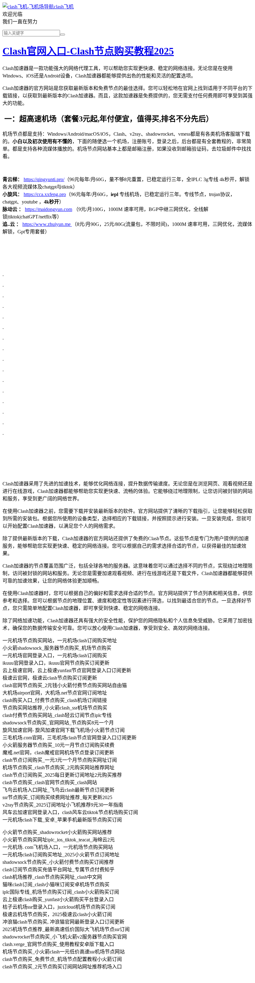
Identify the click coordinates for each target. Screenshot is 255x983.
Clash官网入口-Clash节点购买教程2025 (88, 51)
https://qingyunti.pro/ (44, 179)
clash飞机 (64, 6)
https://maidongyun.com (48, 209)
